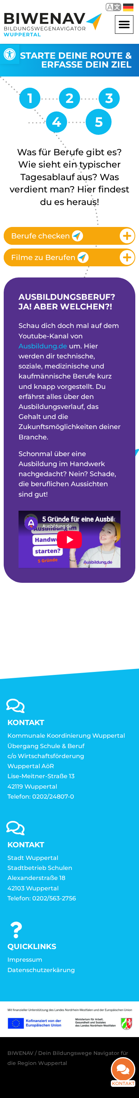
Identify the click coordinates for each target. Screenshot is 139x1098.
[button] (124, 24)
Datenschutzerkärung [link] (41, 970)
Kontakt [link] (123, 1083)
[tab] (69, 236)
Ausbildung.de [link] (43, 346)
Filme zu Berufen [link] (43, 257)
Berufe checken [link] (40, 235)
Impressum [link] (24, 959)
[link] (9, 54)
